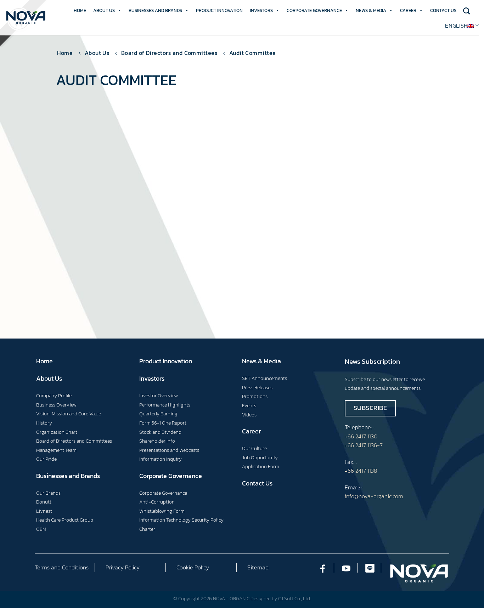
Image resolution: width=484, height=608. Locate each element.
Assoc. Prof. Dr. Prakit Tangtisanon (230, 258)
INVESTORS (261, 10)
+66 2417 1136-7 (364, 445)
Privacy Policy (123, 567)
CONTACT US (443, 10)
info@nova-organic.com (374, 496)
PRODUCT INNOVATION (219, 10)
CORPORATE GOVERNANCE (314, 10)
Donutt (43, 501)
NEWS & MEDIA (371, 10)
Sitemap (258, 567)
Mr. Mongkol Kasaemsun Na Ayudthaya (114, 258)
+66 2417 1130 (361, 436)
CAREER (408, 10)
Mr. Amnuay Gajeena (358, 253)
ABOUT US (104, 10)
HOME (80, 10)
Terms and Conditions (62, 567)
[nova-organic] (25, 18)
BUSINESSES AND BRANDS (155, 10)
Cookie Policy (192, 567)
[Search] (466, 10)
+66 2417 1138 (361, 470)
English (456, 25)
